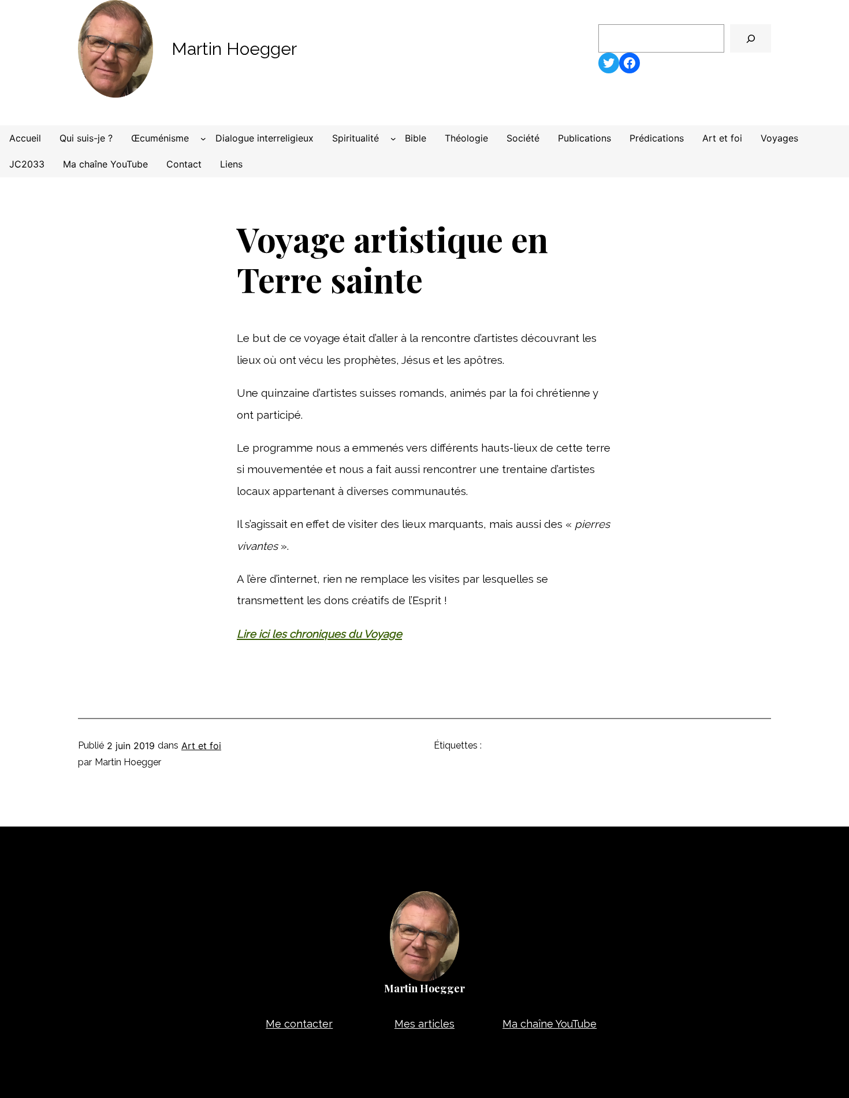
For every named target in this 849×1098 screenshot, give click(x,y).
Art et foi (201, 745)
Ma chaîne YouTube (549, 1024)
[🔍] (750, 38)
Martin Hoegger (234, 49)
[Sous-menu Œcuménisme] (203, 139)
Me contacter (299, 1024)
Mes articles (424, 1024)
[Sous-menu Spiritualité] (393, 139)
